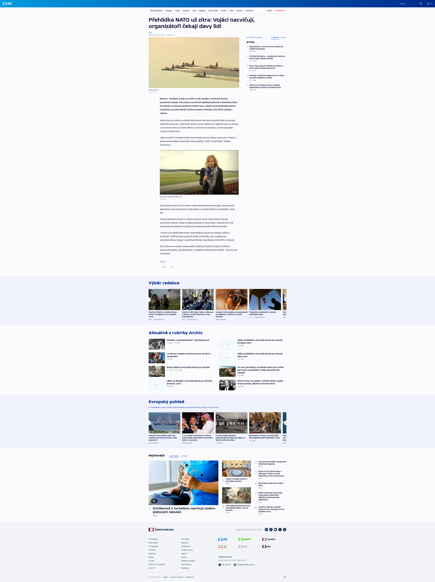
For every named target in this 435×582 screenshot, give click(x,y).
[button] (199, 172)
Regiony (202, 10)
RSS (285, 577)
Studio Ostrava (187, 550)
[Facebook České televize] (271, 529)
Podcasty (249, 10)
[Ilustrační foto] (194, 62)
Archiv (164, 267)
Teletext (152, 550)
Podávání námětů (188, 561)
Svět (194, 10)
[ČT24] (7, 3)
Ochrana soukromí (177, 577)
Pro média (185, 539)
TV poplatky (153, 546)
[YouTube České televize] (275, 529)
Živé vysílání (153, 542)
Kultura (240, 10)
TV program (153, 539)
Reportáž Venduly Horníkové (170, 197)
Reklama (184, 542)
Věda (231, 10)
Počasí (223, 10)
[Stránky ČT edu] (266, 546)
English (165, 577)
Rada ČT (184, 553)
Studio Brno (185, 546)
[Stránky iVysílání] (269, 539)
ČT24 (172, 267)
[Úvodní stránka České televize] (161, 529)
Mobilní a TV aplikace (157, 564)
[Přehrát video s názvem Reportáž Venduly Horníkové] (199, 172)
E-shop (151, 561)
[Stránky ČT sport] (245, 539)
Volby (177, 10)
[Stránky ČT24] (222, 539)
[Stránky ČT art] (243, 546)
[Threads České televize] (284, 529)
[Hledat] (421, 3)
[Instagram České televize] (266, 529)
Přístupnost (190, 577)
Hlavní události (156, 10)
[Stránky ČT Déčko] (222, 546)
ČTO (150, 33)
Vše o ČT (152, 568)
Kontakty (185, 568)
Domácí (186, 10)
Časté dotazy (186, 564)
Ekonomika (213, 10)
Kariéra (184, 557)
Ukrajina (168, 10)
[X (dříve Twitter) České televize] (280, 529)
